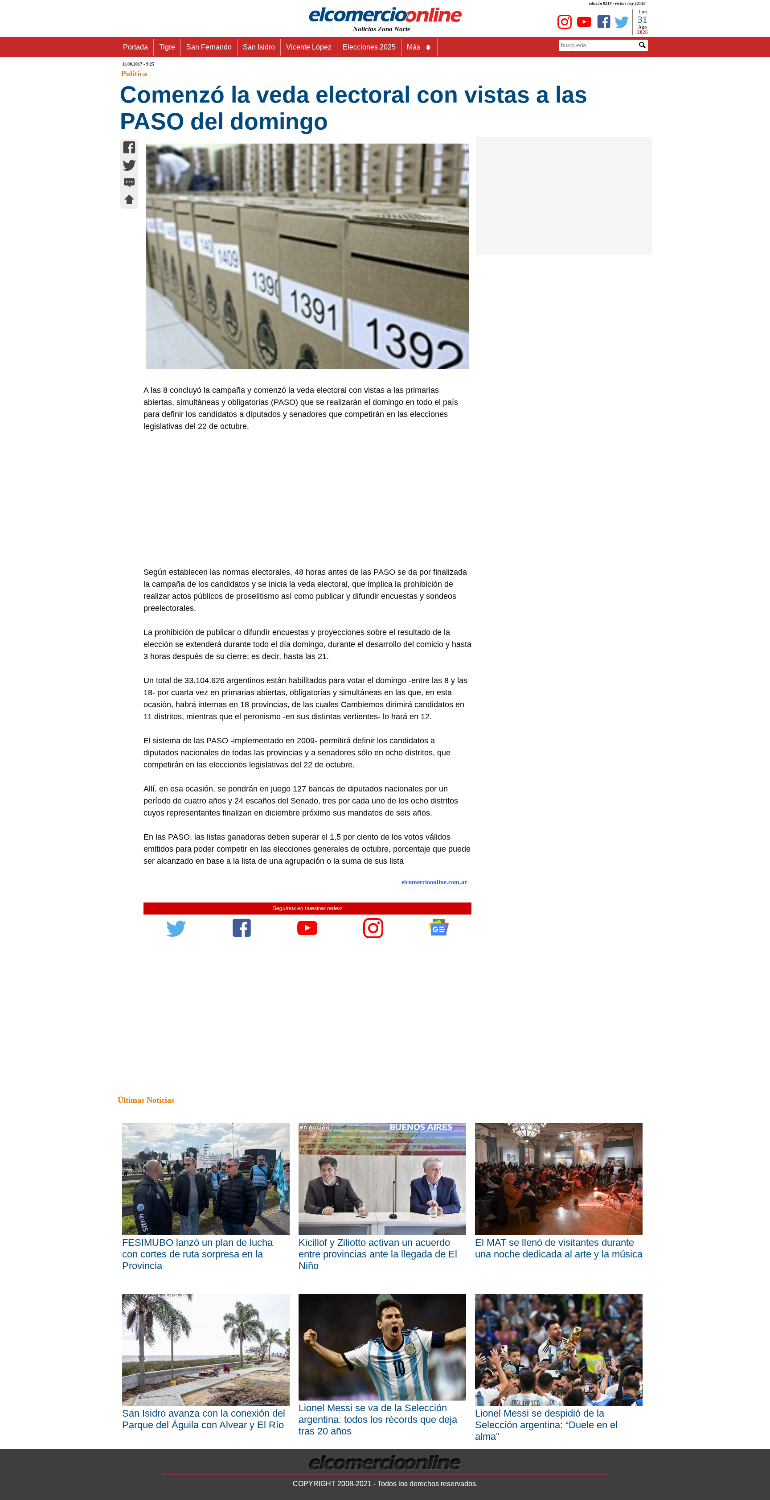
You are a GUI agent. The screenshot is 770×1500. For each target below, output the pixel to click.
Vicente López (309, 47)
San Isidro (259, 47)
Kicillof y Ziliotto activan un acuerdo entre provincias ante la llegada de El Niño (378, 1254)
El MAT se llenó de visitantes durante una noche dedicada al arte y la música (559, 1248)
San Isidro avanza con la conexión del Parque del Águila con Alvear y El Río (203, 1419)
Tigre (167, 47)
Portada (135, 47)
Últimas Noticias (146, 1100)
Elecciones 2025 (369, 47)
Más (413, 47)
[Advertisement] (302, 499)
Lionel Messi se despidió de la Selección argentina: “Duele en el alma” (546, 1425)
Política (134, 73)
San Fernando (209, 47)
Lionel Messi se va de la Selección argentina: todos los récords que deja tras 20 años (378, 1419)
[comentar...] (129, 183)
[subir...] (129, 201)
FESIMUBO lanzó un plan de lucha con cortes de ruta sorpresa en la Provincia (197, 1254)
